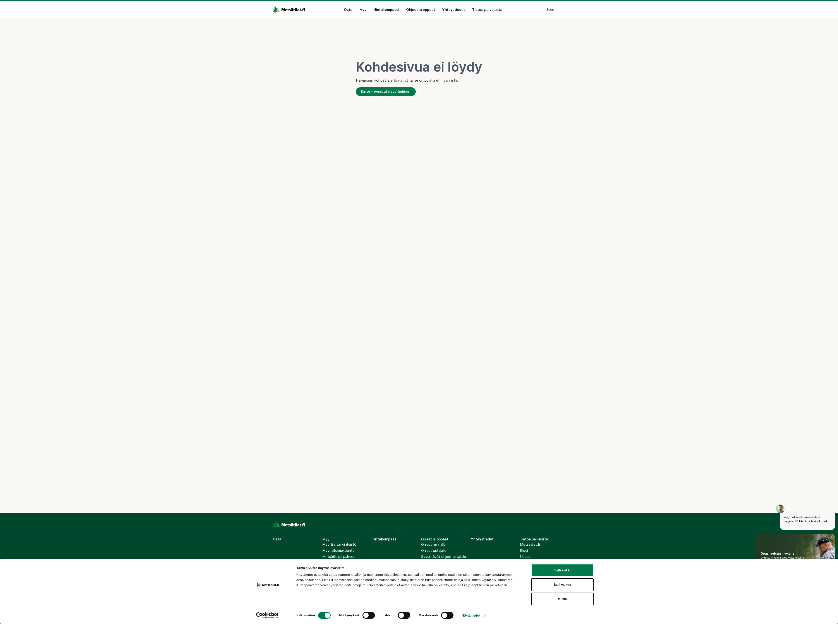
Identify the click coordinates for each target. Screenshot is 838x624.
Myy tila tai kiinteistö (339, 544)
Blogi (524, 550)
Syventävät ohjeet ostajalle (443, 556)
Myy (362, 9)
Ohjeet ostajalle (433, 550)
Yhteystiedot (453, 9)
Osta (348, 9)
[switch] (368, 615)
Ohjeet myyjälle (433, 544)
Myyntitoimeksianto (338, 550)
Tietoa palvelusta (487, 9)
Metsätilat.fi (530, 544)
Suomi (550, 9)
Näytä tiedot (471, 615)
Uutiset (526, 556)
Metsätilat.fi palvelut (339, 556)
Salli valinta (562, 584)
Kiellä (562, 599)
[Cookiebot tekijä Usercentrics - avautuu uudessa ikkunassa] (267, 615)
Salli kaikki (562, 570)
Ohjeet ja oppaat (420, 9)
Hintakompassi (386, 9)
